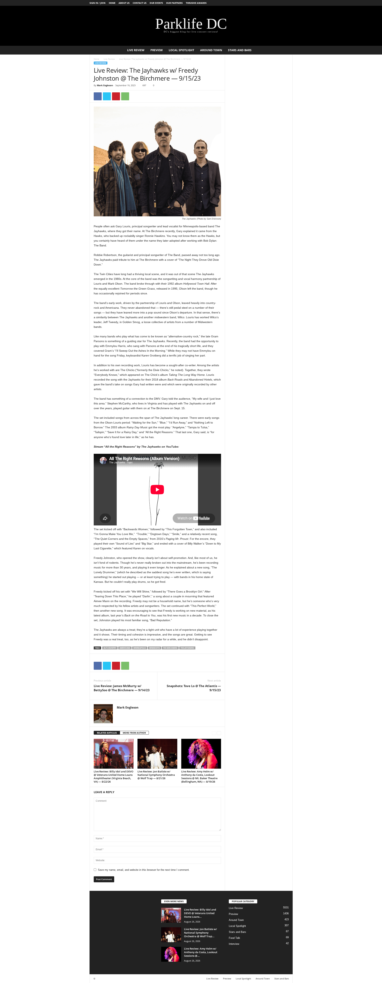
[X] (107, 96)
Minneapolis (140, 648)
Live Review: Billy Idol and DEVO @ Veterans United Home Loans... (200, 913)
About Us (124, 2)
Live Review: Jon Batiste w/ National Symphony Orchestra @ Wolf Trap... (200, 932)
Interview (234, 943)
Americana (125, 648)
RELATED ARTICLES (107, 732)
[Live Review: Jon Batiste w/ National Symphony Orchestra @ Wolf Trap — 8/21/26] (157, 754)
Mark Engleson (105, 85)
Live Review (135, 50)
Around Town (211, 50)
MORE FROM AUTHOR (134, 732)
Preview (156, 50)
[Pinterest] (116, 96)
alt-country (110, 648)
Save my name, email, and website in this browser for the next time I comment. (144, 869)
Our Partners (174, 2)
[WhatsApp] (125, 96)
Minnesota (154, 648)
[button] (286, 50)
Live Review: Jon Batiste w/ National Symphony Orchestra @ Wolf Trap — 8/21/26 (156, 775)
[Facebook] (98, 96)
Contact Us (139, 2)
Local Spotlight (181, 50)
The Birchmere (170, 648)
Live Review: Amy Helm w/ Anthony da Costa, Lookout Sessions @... (200, 952)
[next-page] (219, 733)
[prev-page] (214, 733)
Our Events (156, 2)
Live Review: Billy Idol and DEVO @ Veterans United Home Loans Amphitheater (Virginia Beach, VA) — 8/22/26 (113, 776)
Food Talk (234, 937)
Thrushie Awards (196, 2)
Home (112, 2)
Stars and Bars (239, 50)
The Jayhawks (187, 648)
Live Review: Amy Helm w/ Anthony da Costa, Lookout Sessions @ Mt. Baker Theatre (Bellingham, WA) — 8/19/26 (199, 776)
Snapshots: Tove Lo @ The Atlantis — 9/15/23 (194, 688)
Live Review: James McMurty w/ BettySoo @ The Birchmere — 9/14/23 (122, 688)
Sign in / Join (97, 2)
